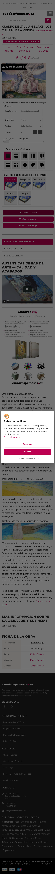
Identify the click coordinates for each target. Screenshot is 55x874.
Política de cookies (12, 437)
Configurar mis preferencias (27, 458)
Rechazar (27, 444)
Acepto (27, 452)
